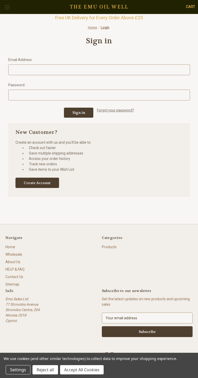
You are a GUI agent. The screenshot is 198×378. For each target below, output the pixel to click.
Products (109, 247)
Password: (16, 85)
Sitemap (12, 284)
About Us (12, 262)
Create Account (37, 183)
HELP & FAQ (14, 269)
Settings (18, 370)
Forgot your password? (115, 110)
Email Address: (20, 60)
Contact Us (14, 277)
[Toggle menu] (7, 7)
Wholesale (13, 254)
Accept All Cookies (82, 370)
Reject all (45, 370)
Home (10, 247)
